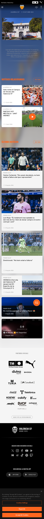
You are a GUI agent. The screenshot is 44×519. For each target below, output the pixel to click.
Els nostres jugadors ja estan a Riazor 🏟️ (19, 311)
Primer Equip (7, 173)
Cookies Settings (22, 503)
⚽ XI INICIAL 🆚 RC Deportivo (14, 332)
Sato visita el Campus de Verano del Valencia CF (11, 92)
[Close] (41, 491)
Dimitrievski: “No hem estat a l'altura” (18, 260)
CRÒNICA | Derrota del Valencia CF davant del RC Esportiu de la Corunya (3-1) (10, 284)
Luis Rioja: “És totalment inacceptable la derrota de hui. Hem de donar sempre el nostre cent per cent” (21, 220)
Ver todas (38, 80)
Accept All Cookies (22, 515)
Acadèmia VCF (15, 12)
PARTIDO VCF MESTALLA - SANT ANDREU (10, 113)
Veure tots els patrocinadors (22, 417)
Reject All (22, 509)
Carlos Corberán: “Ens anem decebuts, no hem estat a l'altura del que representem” (21, 176)
